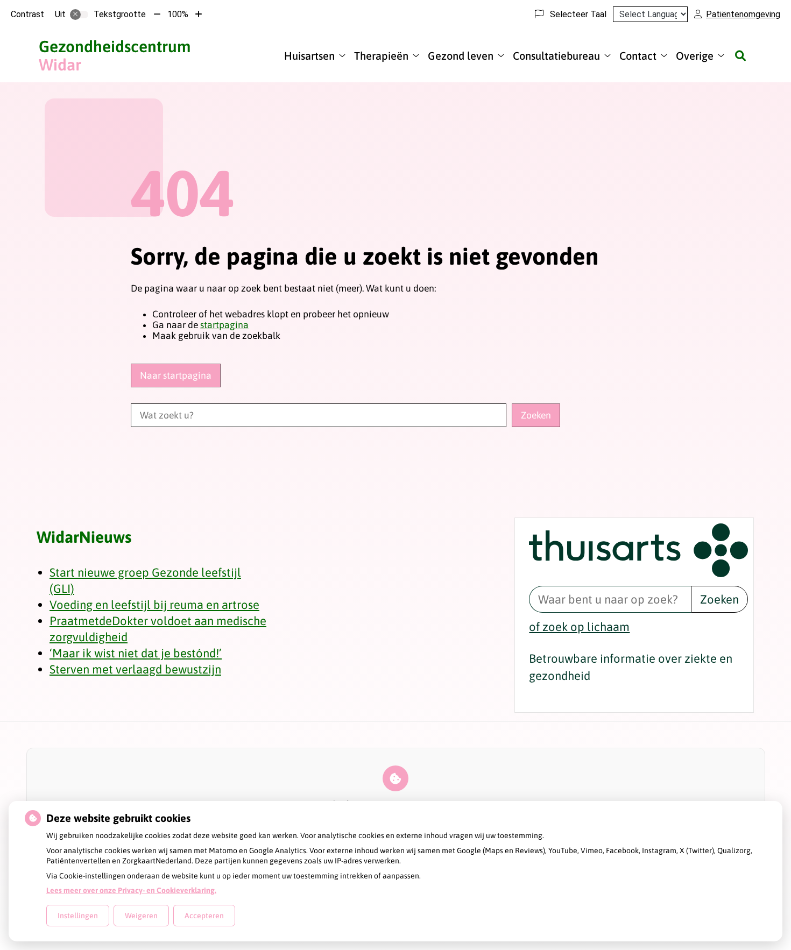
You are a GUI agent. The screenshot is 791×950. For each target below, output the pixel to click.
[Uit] (79, 14)
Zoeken (719, 599)
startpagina (224, 325)
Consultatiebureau (556, 55)
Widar (114, 55)
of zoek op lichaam (579, 627)
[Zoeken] (740, 55)
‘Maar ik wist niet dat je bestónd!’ (136, 653)
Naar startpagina (175, 375)
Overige (695, 55)
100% (177, 14)
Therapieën (381, 55)
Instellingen (78, 915)
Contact (637, 55)
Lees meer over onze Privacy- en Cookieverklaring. (131, 890)
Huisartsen (309, 55)
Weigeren (141, 915)
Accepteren (204, 915)
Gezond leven (460, 55)
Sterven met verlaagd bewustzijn (135, 669)
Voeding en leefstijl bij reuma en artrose (154, 605)
